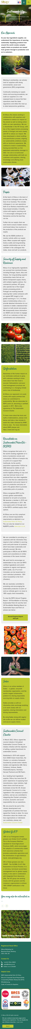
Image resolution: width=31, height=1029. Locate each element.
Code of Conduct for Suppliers (9, 984)
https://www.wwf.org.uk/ (11, 430)
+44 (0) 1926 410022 (10, 962)
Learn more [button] (19, 1022)
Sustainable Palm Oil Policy (12, 521)
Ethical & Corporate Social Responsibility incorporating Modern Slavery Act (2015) (12, 978)
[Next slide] (6, 905)
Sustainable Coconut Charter (12, 823)
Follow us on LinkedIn (10, 966)
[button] (23, 2)
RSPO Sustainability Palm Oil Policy (11, 975)
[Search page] (28, 2)
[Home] (5, 2)
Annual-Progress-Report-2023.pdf (15, 617)
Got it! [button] (8, 1026)
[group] (15, 924)
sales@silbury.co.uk (9, 964)
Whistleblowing (5, 982)
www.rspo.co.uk (19, 526)
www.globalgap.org (14, 858)
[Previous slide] (2, 905)
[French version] (19, 2)
